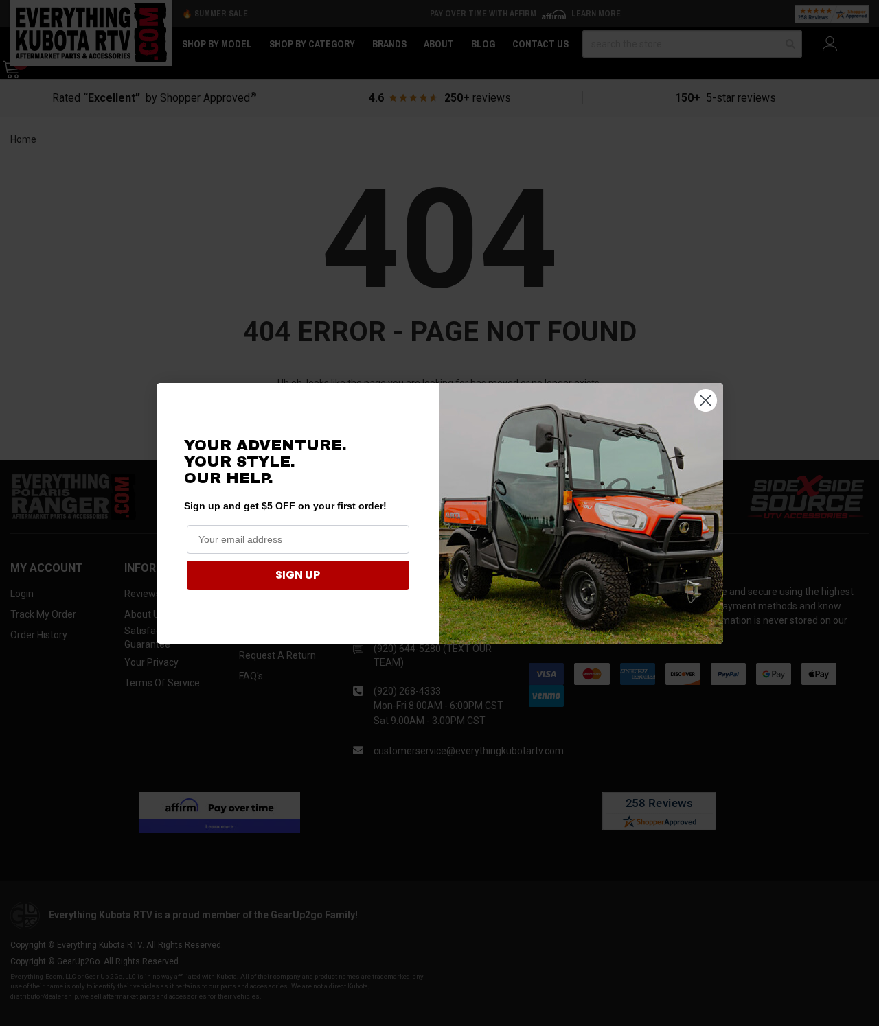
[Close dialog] (706, 400)
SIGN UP (297, 575)
